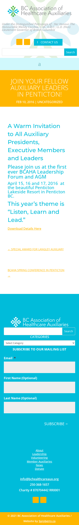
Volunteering (39, 457)
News (39, 465)
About (39, 450)
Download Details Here (24, 228)
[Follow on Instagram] (27, 42)
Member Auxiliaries (39, 461)
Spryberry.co (47, 521)
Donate (39, 469)
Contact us (49, 42)
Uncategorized (50, 102)
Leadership (39, 454)
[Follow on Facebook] (19, 42)
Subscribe (54, 423)
